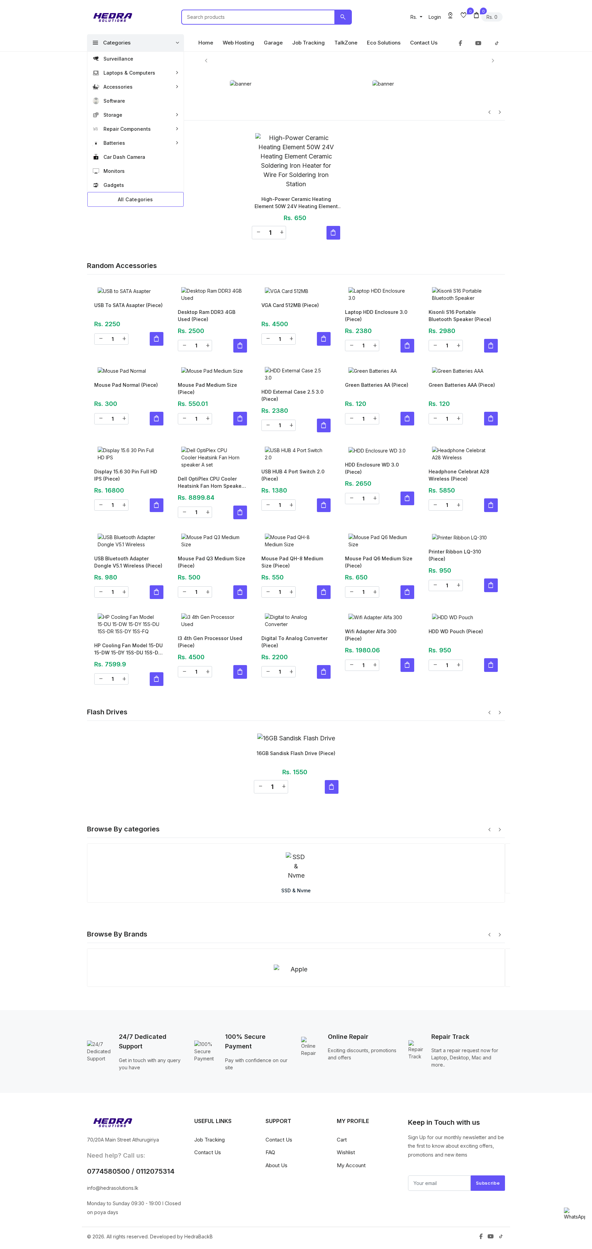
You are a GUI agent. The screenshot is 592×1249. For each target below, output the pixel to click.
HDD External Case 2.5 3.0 (292, 380)
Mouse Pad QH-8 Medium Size (292, 525)
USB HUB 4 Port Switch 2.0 (292, 452)
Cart (342, 1057)
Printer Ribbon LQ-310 (455, 525)
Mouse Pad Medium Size (207, 380)
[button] (416, 17)
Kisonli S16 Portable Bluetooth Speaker (460, 307)
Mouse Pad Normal (126, 377)
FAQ (270, 1070)
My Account (351, 1083)
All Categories (135, 199)
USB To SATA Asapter (128, 304)
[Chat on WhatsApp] (574, 1214)
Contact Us (423, 42)
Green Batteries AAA (462, 377)
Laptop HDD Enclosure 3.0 (376, 307)
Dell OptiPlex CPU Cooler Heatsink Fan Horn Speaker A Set (210, 453)
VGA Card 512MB (290, 304)
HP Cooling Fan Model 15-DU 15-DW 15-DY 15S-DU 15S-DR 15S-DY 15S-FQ (128, 598)
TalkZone (345, 42)
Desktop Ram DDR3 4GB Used (206, 307)
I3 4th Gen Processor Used (210, 597)
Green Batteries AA (376, 377)
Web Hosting (238, 42)
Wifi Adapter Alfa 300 (370, 597)
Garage (273, 42)
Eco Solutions (383, 42)
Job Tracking (308, 42)
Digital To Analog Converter (294, 597)
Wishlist (346, 1070)
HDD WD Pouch (456, 594)
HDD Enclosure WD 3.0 (372, 452)
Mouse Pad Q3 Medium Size (211, 525)
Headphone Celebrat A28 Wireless (459, 452)
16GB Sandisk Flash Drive (296, 693)
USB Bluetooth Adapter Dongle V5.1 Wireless (128, 525)
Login (435, 17)
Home (205, 42)
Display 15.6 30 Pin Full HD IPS (125, 452)
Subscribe (488, 1101)
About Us (276, 1083)
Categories (111, 43)
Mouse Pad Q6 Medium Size (378, 525)
